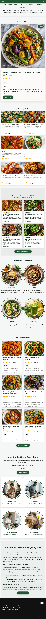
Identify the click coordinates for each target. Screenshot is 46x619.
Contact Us (3, 615)
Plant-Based (6, 365)
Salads (27, 365)
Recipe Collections (31, 615)
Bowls (5, 82)
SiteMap (38, 615)
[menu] (43, 1)
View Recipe (8, 97)
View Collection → (6, 221)
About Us (24, 615)
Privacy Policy (10, 615)
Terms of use (17, 615)
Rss (43, 615)
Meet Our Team (23, 472)
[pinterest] (42, 603)
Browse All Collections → (23, 251)
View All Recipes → (23, 445)
